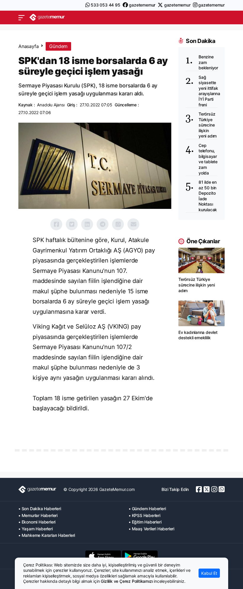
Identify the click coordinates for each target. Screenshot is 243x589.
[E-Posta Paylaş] (133, 224)
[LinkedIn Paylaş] (87, 224)
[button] (21, 17)
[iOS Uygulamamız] (103, 556)
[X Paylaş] (72, 224)
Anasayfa (28, 46)
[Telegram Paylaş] (102, 224)
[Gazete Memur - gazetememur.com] (47, 17)
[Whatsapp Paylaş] (118, 224)
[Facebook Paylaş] (56, 224)
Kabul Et (209, 573)
